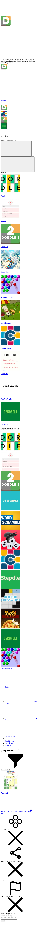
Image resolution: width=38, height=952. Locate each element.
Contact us (8, 745)
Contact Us (10, 811)
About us (7, 740)
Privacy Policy (23, 811)
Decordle (4, 424)
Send (3, 921)
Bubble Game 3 (7, 297)
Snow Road (5, 272)
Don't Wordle (6, 399)
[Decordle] (4, 128)
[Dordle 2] (4, 122)
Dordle (3, 196)
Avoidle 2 (4, 793)
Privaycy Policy (9, 742)
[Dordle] (4, 110)
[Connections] (4, 116)
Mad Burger (6, 323)
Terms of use (9, 743)
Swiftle (3, 221)
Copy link (4, 880)
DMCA (16, 811)
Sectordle (4, 374)
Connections (6, 348)
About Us (4, 811)
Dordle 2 (4, 247)
